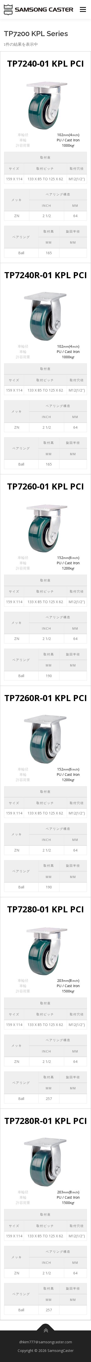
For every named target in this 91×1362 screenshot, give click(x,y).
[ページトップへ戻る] (46, 1331)
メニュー (82, 9)
